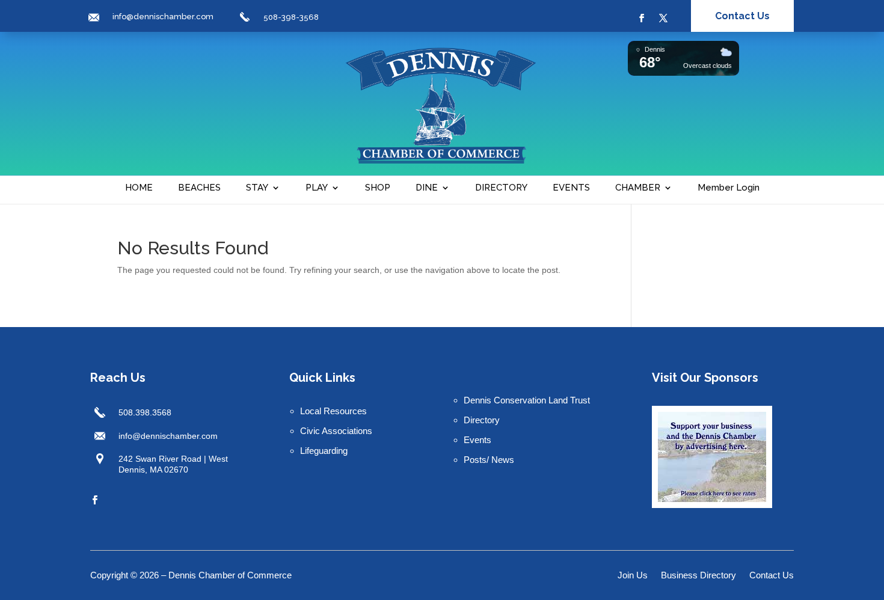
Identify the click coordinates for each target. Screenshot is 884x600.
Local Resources (333, 411)
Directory (482, 420)
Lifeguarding (324, 450)
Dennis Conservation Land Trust (527, 400)
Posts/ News (489, 460)
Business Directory (698, 575)
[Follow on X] (663, 18)
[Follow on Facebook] (641, 18)
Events (477, 440)
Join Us (633, 575)
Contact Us (742, 16)
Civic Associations (336, 431)
